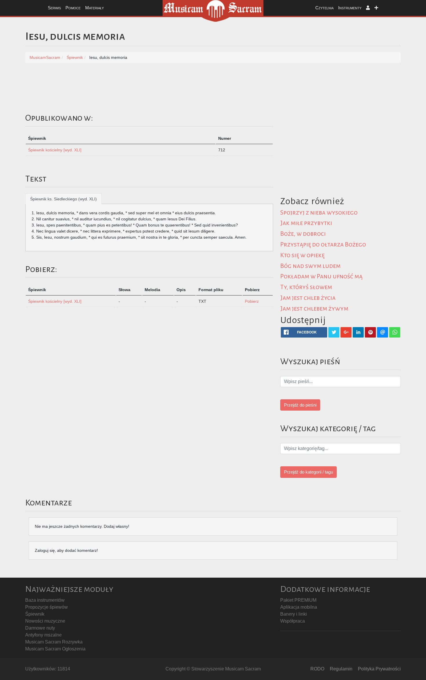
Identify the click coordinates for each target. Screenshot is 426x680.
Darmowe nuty (40, 627)
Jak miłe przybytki (306, 223)
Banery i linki (293, 614)
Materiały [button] (94, 7)
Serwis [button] (54, 7)
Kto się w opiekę (302, 255)
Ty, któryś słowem (306, 287)
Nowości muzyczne (45, 621)
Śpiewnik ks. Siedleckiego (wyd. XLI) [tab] (63, 199)
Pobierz (252, 301)
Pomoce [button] (73, 7)
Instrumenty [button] (349, 7)
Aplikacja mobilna (298, 607)
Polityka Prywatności (379, 668)
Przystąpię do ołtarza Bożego (323, 244)
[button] (368, 8)
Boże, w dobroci (303, 233)
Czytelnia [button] (324, 7)
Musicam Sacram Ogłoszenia (55, 648)
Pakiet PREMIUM (298, 600)
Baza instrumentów (45, 600)
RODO (317, 668)
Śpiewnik (34, 614)
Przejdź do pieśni (300, 404)
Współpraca (292, 621)
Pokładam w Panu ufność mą (321, 276)
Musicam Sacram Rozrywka (54, 641)
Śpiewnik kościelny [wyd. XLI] (54, 150)
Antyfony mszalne (43, 634)
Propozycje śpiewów (46, 607)
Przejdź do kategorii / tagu (308, 471)
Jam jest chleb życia (308, 297)
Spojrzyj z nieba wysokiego (319, 212)
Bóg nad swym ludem (310, 265)
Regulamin (341, 668)
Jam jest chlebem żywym (314, 308)
